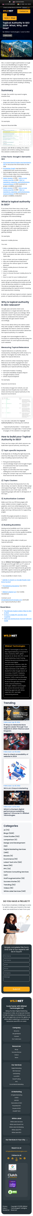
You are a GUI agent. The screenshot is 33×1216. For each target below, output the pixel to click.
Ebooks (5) (8, 856)
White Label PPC (16, 1130)
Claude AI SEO (16, 1108)
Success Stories (16, 1052)
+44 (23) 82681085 (9, 4)
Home (6, 18)
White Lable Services (16, 1122)
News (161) (8, 865)
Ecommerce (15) (11, 859)
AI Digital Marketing (16, 1095)
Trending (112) (10, 885)
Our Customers (16, 1039)
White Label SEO (16, 1132)
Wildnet (26, 7)
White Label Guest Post (16, 1124)
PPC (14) (7, 868)
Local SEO (16, 1076)
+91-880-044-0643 (25, 4)
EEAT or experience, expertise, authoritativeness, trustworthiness (16, 182)
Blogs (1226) (9, 833)
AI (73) (6, 830)
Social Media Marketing (16, 1084)
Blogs (13, 18)
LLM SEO (16, 1100)
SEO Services (16, 1071)
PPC (16, 1081)
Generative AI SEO (16, 1103)
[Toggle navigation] (5, 14)
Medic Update (7, 178)
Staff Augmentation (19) (14, 878)
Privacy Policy (5, 1207)
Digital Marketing (16, 1068)
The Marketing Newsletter (10, 586)
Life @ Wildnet (16, 1033)
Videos (16, 1055)
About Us (16, 1031)
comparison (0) (10, 839)
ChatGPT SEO (16, 1111)
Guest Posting (16, 1079)
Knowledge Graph (9, 168)
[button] (16, 989)
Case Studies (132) (12, 836)
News (16, 1057)
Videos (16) (8, 888)
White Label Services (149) (15, 891)
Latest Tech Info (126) (13, 862)
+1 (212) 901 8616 (19, 2)
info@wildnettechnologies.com (11, 600)
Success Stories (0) (12, 881)
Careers (16, 1036)
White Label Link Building (16, 1127)
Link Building (16, 1073)
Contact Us (24, 11)
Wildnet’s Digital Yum (9, 592)
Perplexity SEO (16, 1106)
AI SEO (16, 1097)
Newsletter (6, 1210)
